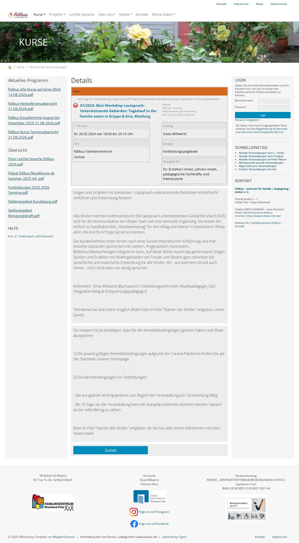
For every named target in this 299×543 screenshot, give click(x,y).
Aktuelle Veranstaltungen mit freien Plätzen (263, 159)
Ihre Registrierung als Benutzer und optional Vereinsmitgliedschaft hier (262, 130)
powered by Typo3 (174, 537)
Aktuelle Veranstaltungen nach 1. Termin (261, 152)
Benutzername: (244, 100)
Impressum (241, 4)
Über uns (105, 14)
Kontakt (221, 4)
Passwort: (241, 107)
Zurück (110, 450)
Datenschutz (279, 4)
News (259, 4)
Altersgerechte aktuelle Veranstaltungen (261, 162)
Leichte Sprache (81, 14)
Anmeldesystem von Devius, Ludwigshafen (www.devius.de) (118, 537)
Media (124, 14)
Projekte (56, 14)
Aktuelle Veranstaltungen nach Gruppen (261, 156)
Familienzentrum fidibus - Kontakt (258, 224)
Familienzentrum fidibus (257, 212)
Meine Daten (162, 14)
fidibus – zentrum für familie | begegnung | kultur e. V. (262, 190)
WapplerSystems (64, 537)
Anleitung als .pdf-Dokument (35, 236)
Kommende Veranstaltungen (48, 67)
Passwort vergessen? (247, 120)
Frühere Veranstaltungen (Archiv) (258, 169)
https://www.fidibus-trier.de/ (263, 216)
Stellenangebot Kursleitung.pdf (32, 201)
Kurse (38, 14)
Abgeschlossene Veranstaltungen (258, 166)
